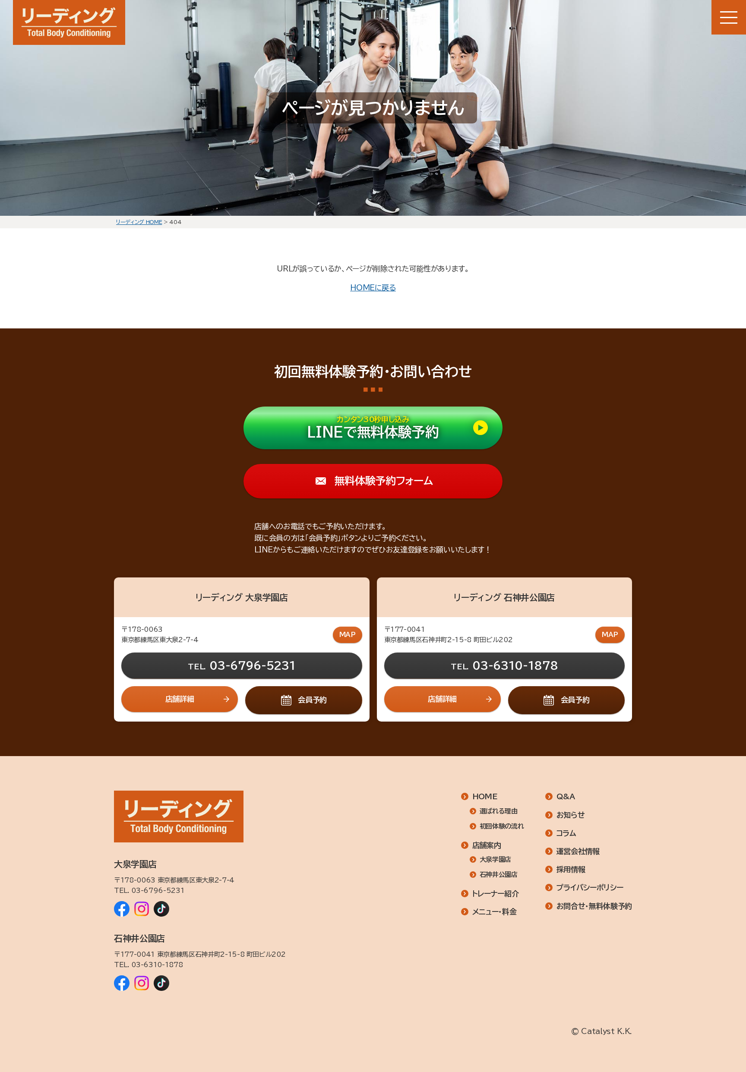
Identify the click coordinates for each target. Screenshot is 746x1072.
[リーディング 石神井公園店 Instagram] (141, 983)
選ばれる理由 (499, 811)
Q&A (565, 796)
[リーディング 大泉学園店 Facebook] (122, 909)
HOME (485, 796)
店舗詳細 (179, 699)
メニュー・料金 (494, 911)
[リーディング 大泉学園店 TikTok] (161, 909)
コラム (566, 833)
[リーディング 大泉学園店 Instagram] (141, 909)
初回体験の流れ (502, 826)
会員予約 (312, 699)
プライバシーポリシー (589, 887)
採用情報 (570, 869)
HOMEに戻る (373, 287)
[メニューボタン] (728, 17)
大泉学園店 (495, 859)
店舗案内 (486, 845)
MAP (347, 634)
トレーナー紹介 (495, 893)
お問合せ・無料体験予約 (594, 906)
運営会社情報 (578, 851)
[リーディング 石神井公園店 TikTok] (161, 983)
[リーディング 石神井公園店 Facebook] (122, 983)
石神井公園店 (499, 874)
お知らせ (570, 815)
